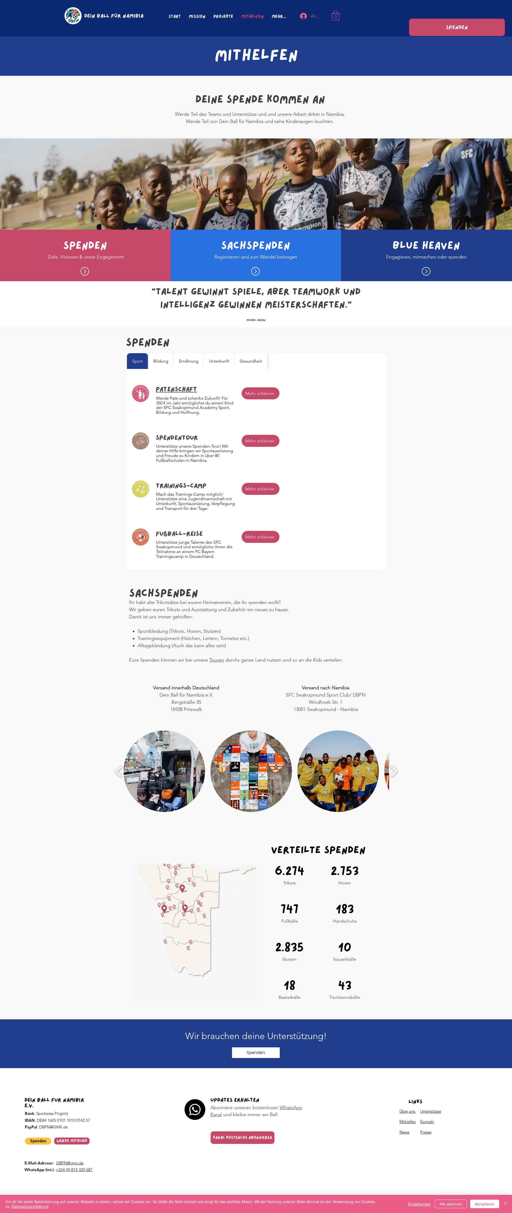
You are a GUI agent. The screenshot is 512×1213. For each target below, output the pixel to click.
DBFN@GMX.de (53, 1127)
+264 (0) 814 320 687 (74, 1169)
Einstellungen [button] (419, 1204)
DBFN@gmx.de (69, 1163)
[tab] (137, 361)
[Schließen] (505, 1204)
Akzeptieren (485, 1204)
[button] (335, 16)
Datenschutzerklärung (30, 1206)
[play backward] (119, 771)
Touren (216, 660)
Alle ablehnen (450, 1204)
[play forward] (394, 771)
